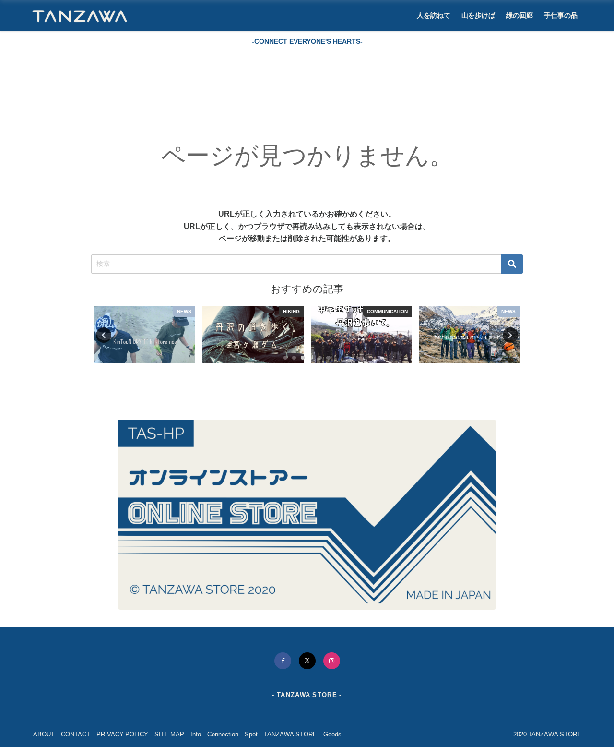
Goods (332, 734)
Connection (222, 734)
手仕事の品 (561, 15)
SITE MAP (169, 734)
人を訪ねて (433, 15)
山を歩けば (478, 15)
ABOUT (44, 734)
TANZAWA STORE (290, 734)
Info (195, 734)
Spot (251, 734)
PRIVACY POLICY (122, 734)
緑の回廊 (519, 15)
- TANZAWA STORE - (307, 695)
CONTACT (75, 734)
